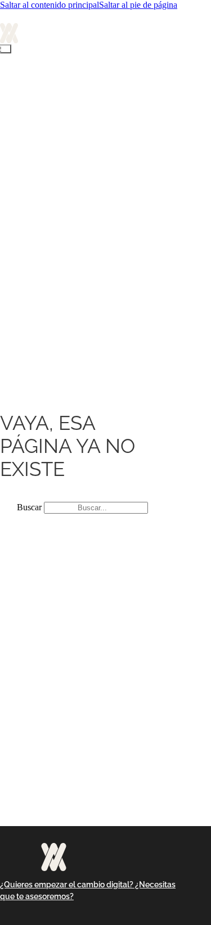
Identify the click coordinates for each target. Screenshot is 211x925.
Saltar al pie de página (138, 5)
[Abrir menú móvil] (5, 48)
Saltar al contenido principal (49, 5)
